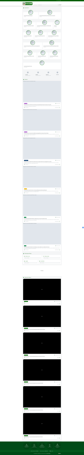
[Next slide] (67, 12)
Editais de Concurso (27, 67)
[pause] (43, 7)
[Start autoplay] (41, 7)
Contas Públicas (56, 67)
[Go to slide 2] (41, 18)
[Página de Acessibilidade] (29, 0)
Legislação (46, 67)
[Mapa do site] (28, 0)
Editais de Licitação (37, 67)
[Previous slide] (16, 12)
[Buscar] (58, 5)
